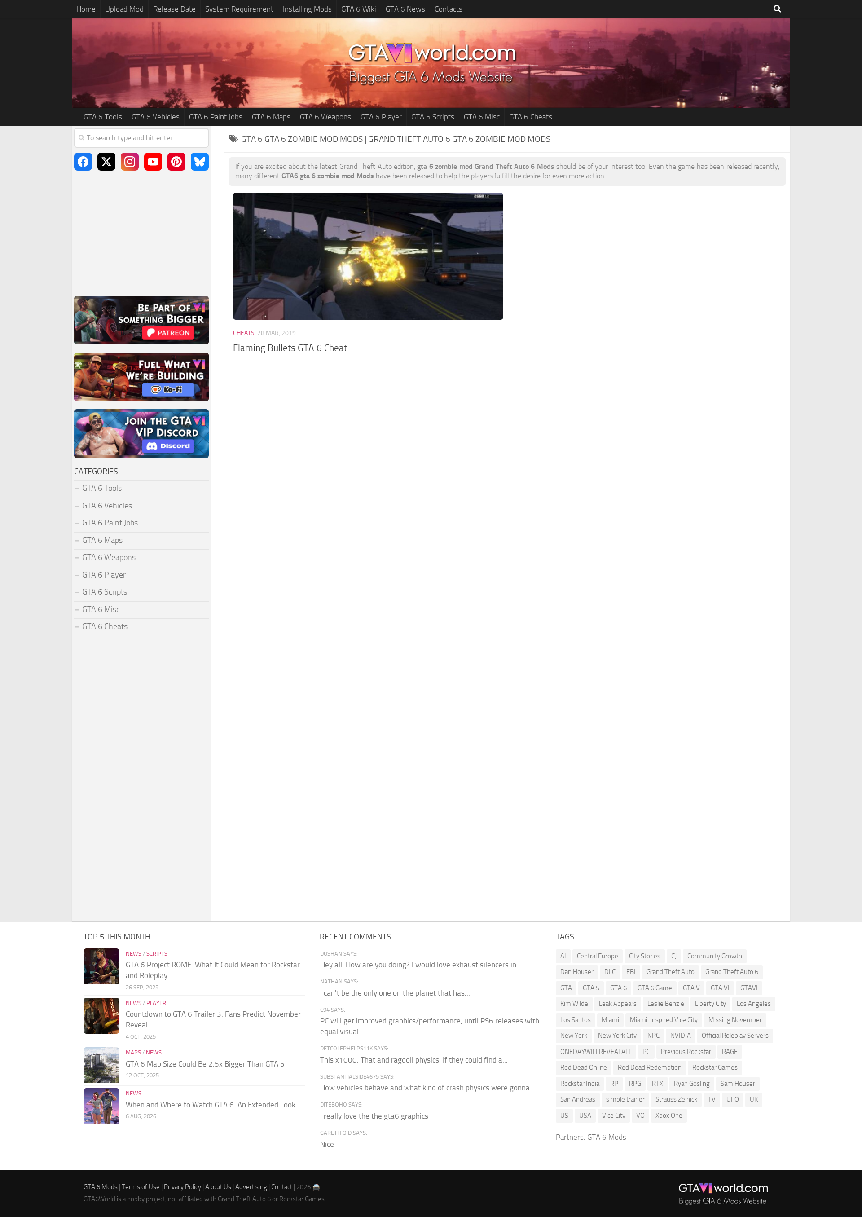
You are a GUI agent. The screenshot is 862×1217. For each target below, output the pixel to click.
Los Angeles (754, 1004)
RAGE (730, 1052)
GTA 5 (591, 988)
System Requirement (239, 8)
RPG (635, 1084)
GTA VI (720, 988)
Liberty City (710, 1004)
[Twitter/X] (106, 162)
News (133, 953)
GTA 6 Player (381, 116)
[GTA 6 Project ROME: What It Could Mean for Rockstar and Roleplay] (101, 966)
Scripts (156, 953)
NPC (653, 1036)
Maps (133, 1052)
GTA (566, 988)
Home (86, 8)
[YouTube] (153, 162)
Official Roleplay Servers (735, 1036)
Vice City (613, 1115)
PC (646, 1052)
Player (156, 1003)
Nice (327, 1144)
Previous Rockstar (686, 1052)
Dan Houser (577, 972)
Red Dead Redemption (650, 1067)
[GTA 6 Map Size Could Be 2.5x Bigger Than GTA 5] (101, 1065)
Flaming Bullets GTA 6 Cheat (290, 347)
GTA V (691, 988)
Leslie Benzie (665, 1004)
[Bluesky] (200, 162)
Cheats (244, 333)
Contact (281, 1187)
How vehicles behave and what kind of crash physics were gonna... (427, 1087)
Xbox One (668, 1115)
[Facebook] (83, 162)
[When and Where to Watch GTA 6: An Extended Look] (101, 1106)
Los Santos (575, 1020)
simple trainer (625, 1099)
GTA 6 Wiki (358, 8)
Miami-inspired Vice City (664, 1020)
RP (614, 1084)
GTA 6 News (405, 8)
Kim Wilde (574, 1004)
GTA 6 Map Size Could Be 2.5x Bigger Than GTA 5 (205, 1063)
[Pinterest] (176, 162)
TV (712, 1099)
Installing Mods (307, 8)
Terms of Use (141, 1187)
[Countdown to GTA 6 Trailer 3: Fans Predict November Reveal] (101, 1016)
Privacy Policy (182, 1187)
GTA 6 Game (655, 988)
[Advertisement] (507, 435)
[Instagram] (130, 162)
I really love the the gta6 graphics (374, 1115)
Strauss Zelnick (676, 1099)
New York (573, 1036)
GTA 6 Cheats (530, 116)
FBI (631, 972)
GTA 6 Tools (103, 116)
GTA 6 (618, 988)
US (564, 1115)
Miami (610, 1020)
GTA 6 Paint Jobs (215, 116)
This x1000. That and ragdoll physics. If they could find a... (414, 1059)
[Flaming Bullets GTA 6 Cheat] (368, 256)
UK (754, 1099)
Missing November (735, 1020)
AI (563, 956)
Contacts (448, 8)
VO (640, 1115)
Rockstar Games (715, 1067)
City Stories (644, 956)
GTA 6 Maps (271, 116)
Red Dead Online (583, 1067)
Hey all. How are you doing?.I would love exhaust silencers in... (421, 964)
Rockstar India (579, 1084)
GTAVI (749, 988)
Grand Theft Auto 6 (731, 972)
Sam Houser (738, 1084)
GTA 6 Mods (606, 1137)
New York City (617, 1036)
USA (585, 1115)
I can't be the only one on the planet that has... (395, 992)
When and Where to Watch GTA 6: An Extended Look (210, 1104)
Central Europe (597, 956)
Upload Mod (124, 8)
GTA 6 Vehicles (156, 116)
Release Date (174, 8)
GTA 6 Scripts (432, 116)
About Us (218, 1187)
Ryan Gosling (692, 1084)
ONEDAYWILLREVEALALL (596, 1052)
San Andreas (577, 1099)
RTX (657, 1084)
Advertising (251, 1187)
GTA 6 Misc (482, 116)
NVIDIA (680, 1036)
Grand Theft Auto (670, 972)
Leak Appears (618, 1004)
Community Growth (714, 956)
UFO (732, 1099)
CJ (674, 956)
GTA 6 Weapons (325, 116)
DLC (610, 972)
